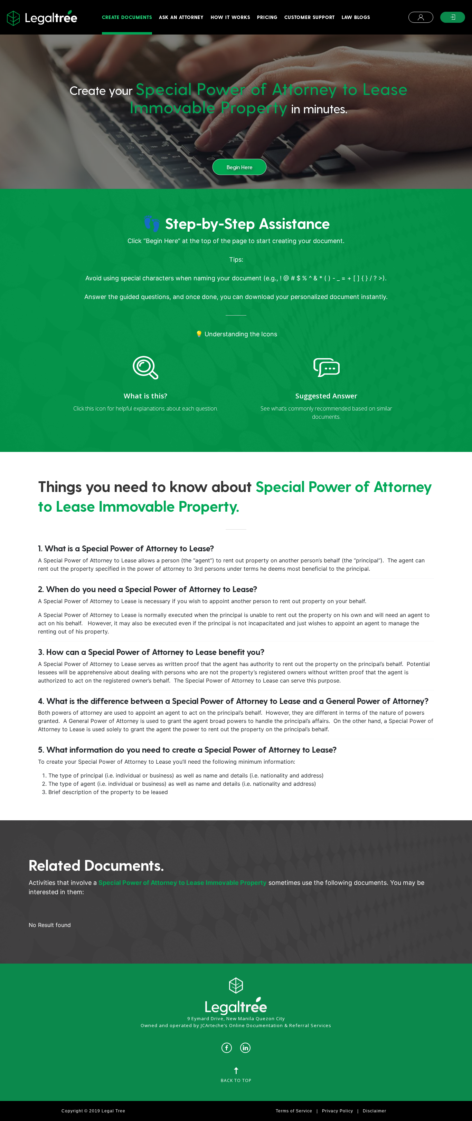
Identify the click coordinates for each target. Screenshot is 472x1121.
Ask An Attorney (181, 17)
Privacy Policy (337, 1111)
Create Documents (127, 17)
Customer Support (309, 17)
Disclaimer (374, 1111)
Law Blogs (356, 17)
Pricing (267, 17)
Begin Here (240, 167)
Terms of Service (294, 1111)
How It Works (230, 17)
